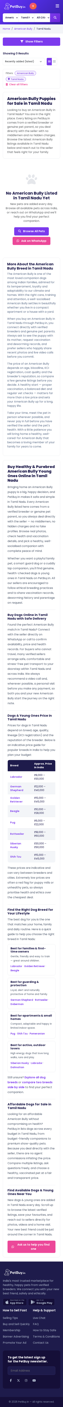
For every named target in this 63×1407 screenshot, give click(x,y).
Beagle (14, 811)
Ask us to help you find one (33, 1247)
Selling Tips (10, 1318)
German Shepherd (16, 788)
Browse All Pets (33, 231)
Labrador (16, 777)
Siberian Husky (15, 845)
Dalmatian (17, 1067)
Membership (11, 1330)
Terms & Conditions (46, 1337)
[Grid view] (49, 61)
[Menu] (57, 6)
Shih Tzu (15, 856)
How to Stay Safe (44, 1330)
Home (6, 29)
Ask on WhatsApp (33, 241)
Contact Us (40, 1343)
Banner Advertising (16, 1337)
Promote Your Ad (14, 1343)
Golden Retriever (16, 800)
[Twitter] (18, 1381)
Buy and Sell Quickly (16, 1324)
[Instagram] (26, 1381)
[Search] (55, 17)
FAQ (36, 1324)
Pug (12, 822)
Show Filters (34, 41)
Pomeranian (37, 1033)
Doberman (17, 1004)
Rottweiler (17, 834)
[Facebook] (11, 1381)
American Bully (23, 29)
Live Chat (39, 1318)
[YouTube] (34, 1381)
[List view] (54, 61)
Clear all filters (18, 84)
